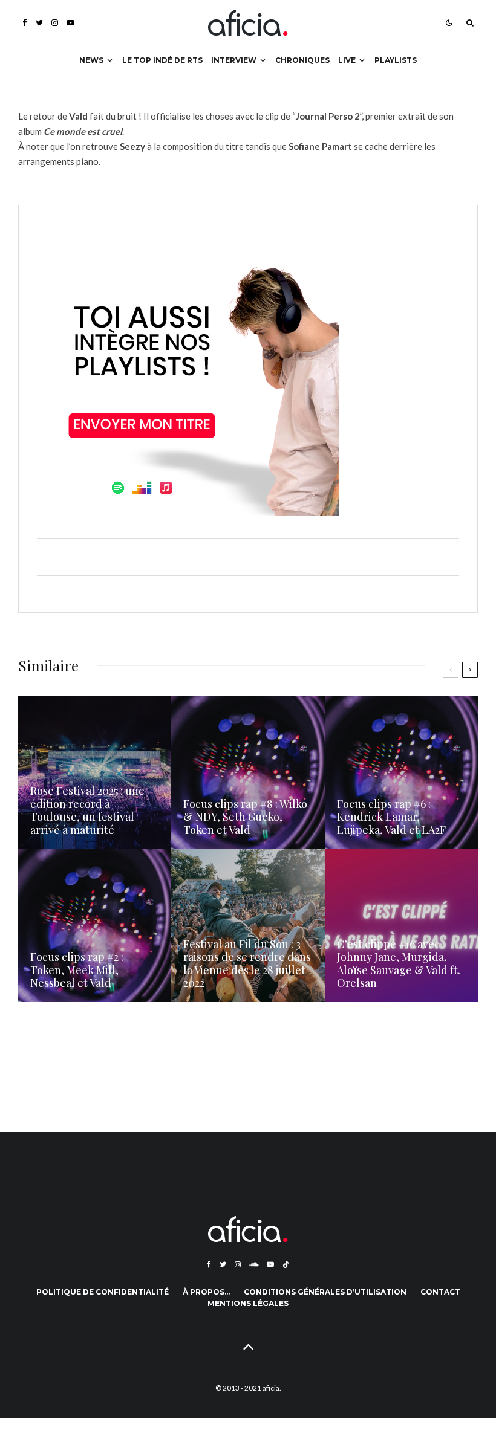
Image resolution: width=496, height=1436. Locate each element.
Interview (233, 60)
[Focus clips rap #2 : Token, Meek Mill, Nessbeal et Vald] (94, 925)
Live (347, 60)
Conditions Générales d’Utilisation (325, 1291)
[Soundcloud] (254, 1264)
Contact (440, 1291)
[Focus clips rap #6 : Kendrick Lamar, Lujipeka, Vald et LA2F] (401, 772)
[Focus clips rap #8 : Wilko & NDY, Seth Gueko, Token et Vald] (247, 772)
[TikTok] (286, 1264)
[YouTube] (70, 23)
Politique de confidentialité (102, 1291)
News (91, 60)
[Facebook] (24, 23)
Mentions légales (248, 1303)
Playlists (395, 60)
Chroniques (302, 60)
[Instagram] (54, 23)
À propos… (206, 1291)
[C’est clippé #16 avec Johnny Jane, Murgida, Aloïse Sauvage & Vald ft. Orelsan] (401, 925)
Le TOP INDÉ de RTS (162, 60)
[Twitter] (39, 23)
